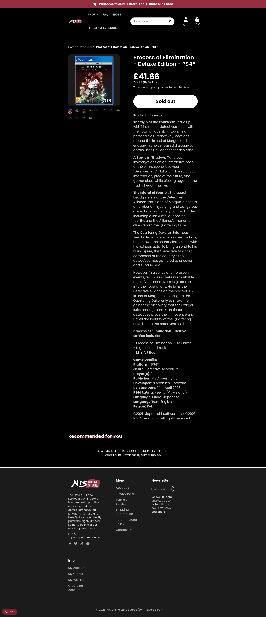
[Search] (170, 21)
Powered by (153, 610)
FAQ (105, 14)
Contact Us (124, 530)
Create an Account (75, 588)
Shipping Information (124, 512)
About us (122, 488)
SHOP (91, 14)
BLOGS (116, 14)
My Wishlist (76, 580)
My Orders (75, 574)
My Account (77, 568)
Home (72, 47)
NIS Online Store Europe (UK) (125, 610)
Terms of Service (122, 502)
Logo (75, 21)
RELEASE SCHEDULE (104, 28)
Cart (197, 21)
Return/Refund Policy (126, 522)
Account (185, 21)
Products (86, 47)
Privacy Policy (126, 494)
